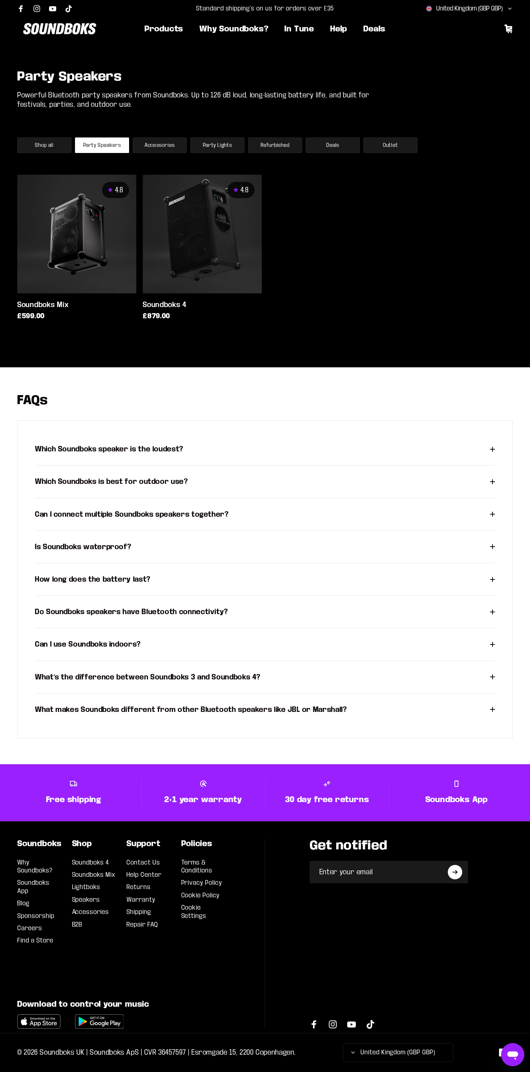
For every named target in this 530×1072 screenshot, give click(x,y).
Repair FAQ (142, 924)
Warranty (141, 899)
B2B (77, 924)
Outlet (390, 145)
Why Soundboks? (35, 866)
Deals (332, 145)
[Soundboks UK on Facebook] (21, 8)
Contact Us (143, 862)
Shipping (139, 912)
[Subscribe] (455, 872)
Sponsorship (35, 916)
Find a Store (35, 940)
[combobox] (469, 8)
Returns (139, 887)
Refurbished (275, 145)
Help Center (144, 874)
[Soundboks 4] (202, 234)
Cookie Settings (194, 911)
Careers (29, 928)
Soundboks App (33, 886)
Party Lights (217, 145)
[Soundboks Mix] (76, 234)
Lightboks (86, 887)
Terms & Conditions (197, 866)
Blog (23, 903)
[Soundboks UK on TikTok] (68, 8)
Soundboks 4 (164, 305)
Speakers (86, 899)
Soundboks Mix (43, 305)
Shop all (44, 145)
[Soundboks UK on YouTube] (52, 8)
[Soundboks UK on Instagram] (36, 8)
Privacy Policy (201, 882)
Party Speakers (102, 145)
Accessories (160, 145)
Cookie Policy (200, 895)
